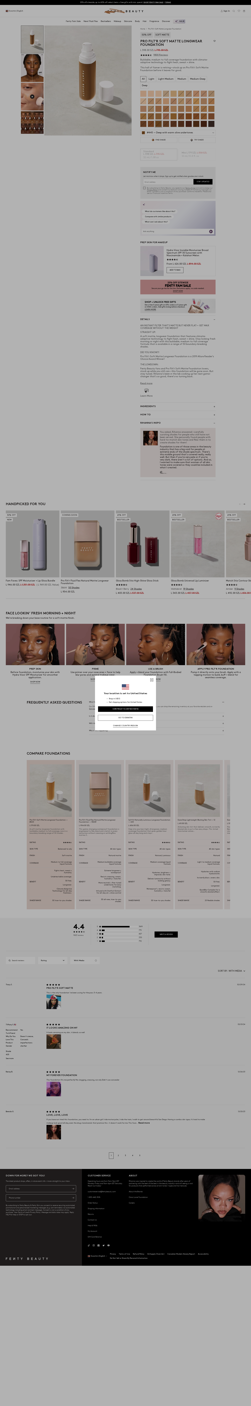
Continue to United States (126, 709)
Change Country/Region (125, 726)
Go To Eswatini (125, 718)
